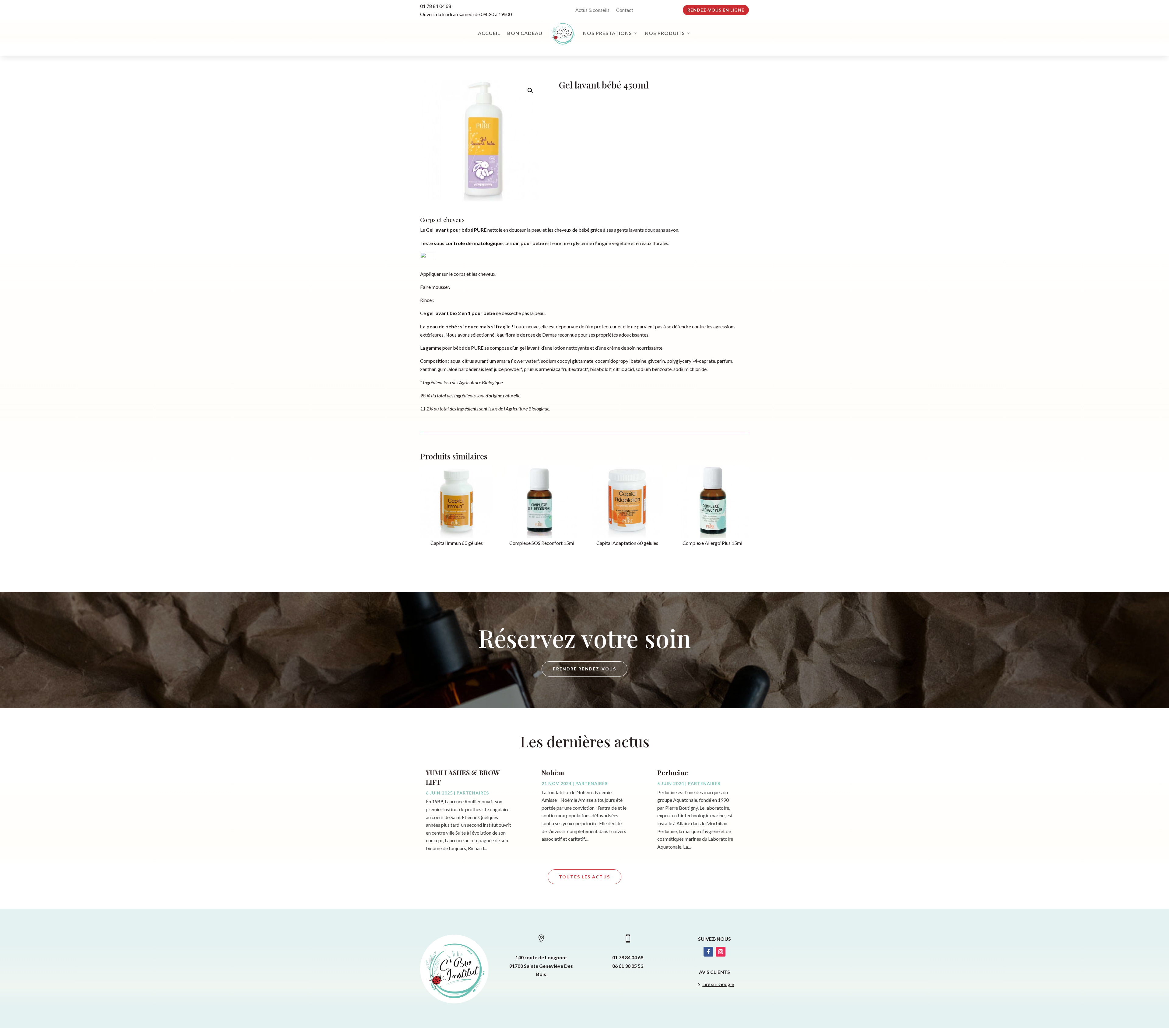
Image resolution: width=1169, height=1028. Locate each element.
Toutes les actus (584, 876)
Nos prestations (607, 33)
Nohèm (553, 772)
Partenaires (473, 792)
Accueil (489, 33)
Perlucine (672, 772)
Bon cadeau (524, 33)
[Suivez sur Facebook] (708, 952)
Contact (624, 10)
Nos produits (665, 33)
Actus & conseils (592, 10)
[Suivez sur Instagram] (720, 952)
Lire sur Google (718, 984)
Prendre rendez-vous (584, 668)
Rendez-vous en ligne (715, 9)
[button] (530, 90)
